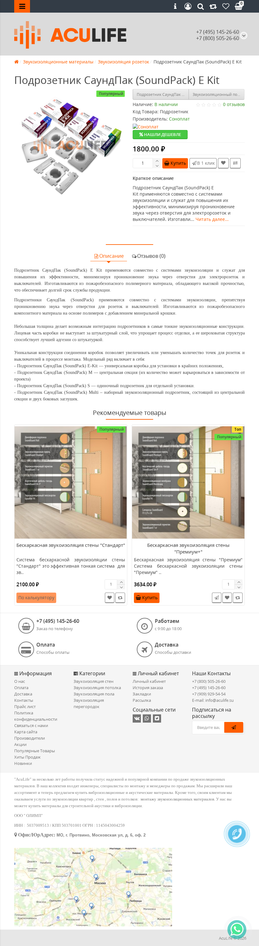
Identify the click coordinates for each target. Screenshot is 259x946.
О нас (19, 681)
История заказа (148, 687)
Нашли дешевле (162, 134)
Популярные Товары (34, 751)
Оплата (21, 687)
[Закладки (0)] (226, 6)
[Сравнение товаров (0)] (213, 6)
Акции (20, 744)
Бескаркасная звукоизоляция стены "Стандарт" (70, 545)
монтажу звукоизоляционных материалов (177, 799)
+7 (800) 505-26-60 (209, 681)
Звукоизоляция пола (94, 694)
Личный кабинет (149, 681)
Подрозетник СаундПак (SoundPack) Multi (163, 94)
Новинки (23, 763)
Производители (29, 738)
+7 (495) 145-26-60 (217, 31)
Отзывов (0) (151, 255)
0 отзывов (234, 104)
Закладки (142, 694)
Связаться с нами (31, 725)
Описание (111, 255)
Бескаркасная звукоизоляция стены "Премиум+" (188, 548)
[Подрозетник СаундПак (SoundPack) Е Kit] (70, 145)
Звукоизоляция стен (93, 681)
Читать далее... (212, 219)
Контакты (23, 700)
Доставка (23, 694)
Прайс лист (25, 706)
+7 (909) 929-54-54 (209, 694)
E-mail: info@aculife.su (213, 700)
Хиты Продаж (27, 757)
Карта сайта (25, 732)
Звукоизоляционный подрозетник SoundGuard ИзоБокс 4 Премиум (219, 94)
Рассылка (142, 700)
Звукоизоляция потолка (97, 687)
